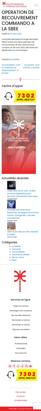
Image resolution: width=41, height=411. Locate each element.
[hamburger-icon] (36, 5)
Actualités (14, 59)
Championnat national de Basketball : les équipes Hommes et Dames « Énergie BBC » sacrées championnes (23, 213)
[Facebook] (14, 366)
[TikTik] (22, 366)
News (14, 260)
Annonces (16, 249)
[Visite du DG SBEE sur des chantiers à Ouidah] (11, 226)
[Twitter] (18, 366)
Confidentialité (20, 400)
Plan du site (20, 392)
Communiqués (18, 252)
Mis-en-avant (18, 257)
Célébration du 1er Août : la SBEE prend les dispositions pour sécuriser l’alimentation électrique (22, 193)
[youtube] (30, 366)
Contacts (20, 396)
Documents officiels (20, 254)
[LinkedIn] (10, 366)
